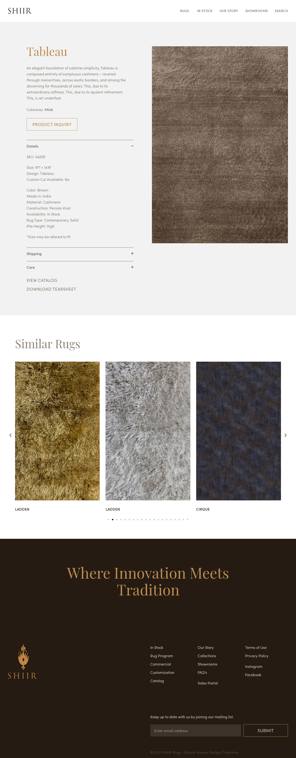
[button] (10, 435)
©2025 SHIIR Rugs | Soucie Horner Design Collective (194, 752)
